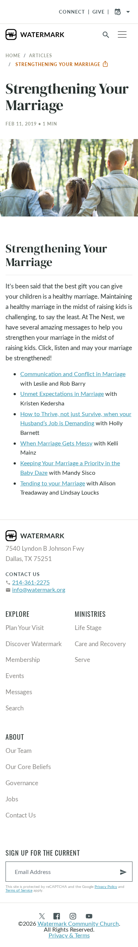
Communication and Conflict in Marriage (72, 374)
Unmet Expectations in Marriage (62, 393)
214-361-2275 (31, 582)
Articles (40, 55)
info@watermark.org (38, 589)
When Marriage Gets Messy (56, 443)
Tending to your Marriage (52, 483)
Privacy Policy (106, 886)
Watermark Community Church (78, 923)
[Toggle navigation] (122, 34)
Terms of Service (19, 890)
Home (13, 55)
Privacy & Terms (69, 935)
